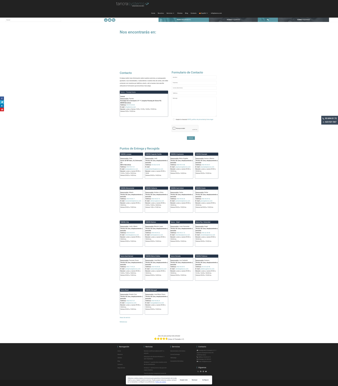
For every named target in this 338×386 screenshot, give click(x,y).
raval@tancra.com (130, 303)
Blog (119, 361)
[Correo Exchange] (109, 20)
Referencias (123, 322)
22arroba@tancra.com (132, 235)
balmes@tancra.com (156, 235)
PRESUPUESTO (184, 20)
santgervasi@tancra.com (132, 269)
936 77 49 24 (131, 267)
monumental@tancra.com (133, 201)
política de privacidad (198, 119)
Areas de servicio (125, 317)
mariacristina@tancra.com (158, 269)
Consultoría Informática (176, 361)
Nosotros (120, 354)
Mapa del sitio (121, 367)
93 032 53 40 (156, 165)
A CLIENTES (233, 20)
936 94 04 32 (156, 233)
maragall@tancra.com (157, 303)
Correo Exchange (175, 354)
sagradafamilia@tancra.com (154, 169)
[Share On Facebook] (2, 98)
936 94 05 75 (156, 199)
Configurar (205, 380)
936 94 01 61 (131, 167)
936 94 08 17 (131, 199)
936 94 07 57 (131, 301)
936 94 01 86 (181, 165)
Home (119, 351)
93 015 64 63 (131, 105)
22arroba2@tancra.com (182, 235)
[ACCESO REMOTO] (268, 20)
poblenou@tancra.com (207, 269)
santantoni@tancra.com (182, 201)
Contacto (120, 364)
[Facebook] (201, 371)
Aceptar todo (184, 380)
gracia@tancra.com (206, 201)
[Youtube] (206, 371)
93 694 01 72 (330, 118)
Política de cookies (160, 382)
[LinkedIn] (203, 371)
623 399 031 (207, 359)
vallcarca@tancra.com (157, 201)
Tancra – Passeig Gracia (128, 92)
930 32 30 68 (206, 233)
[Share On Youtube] (2, 109)
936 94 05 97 (131, 233)
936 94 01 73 (181, 233)
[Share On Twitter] (2, 102)
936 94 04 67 (206, 165)
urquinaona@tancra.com (183, 167)
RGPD (189, 119)
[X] (198, 371)
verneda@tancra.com (181, 269)
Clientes (120, 357)
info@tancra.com (130, 107)
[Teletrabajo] (113, 20)
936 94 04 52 (206, 199)
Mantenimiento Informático (177, 351)
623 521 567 (330, 122)
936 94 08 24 (156, 301)
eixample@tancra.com (207, 167)
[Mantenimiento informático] (106, 20)
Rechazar (194, 380)
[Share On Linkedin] (2, 106)
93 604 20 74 (207, 357)
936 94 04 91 (181, 267)
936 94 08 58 (156, 267)
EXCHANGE (303, 20)
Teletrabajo (173, 357)
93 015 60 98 (206, 267)
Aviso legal (209, 119)
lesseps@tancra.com (131, 169)
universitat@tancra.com (207, 235)
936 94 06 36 (181, 199)
